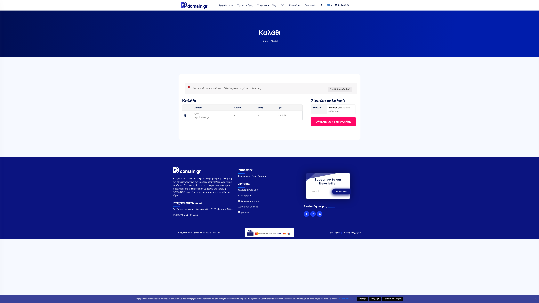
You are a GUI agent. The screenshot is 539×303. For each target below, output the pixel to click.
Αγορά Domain (226, 5)
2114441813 (191, 214)
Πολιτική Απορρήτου (248, 201)
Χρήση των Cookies (248, 206)
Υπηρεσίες (262, 5)
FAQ (283, 5)
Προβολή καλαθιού (340, 89)
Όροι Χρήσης (244, 195)
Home (264, 40)
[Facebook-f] (306, 214)
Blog (274, 5)
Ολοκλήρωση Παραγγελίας (333, 121)
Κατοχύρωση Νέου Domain (252, 176)
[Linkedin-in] (319, 214)
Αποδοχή (362, 299)
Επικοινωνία (310, 5)
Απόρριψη (375, 299)
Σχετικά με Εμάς (245, 5)
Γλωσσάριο (294, 5)
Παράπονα (243, 212)
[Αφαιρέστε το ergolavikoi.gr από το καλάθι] (185, 115)
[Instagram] (313, 214)
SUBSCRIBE (342, 191)
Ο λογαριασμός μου (248, 189)
